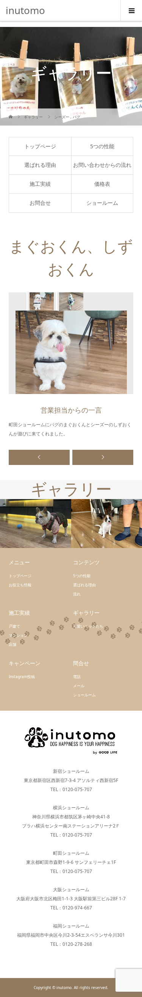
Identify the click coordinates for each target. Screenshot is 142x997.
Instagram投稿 (22, 676)
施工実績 (40, 183)
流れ (77, 594)
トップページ (40, 146)
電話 (77, 676)
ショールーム (102, 202)
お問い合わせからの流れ (102, 164)
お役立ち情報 (20, 584)
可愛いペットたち (88, 626)
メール (78, 685)
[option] (41, 301)
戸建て (14, 626)
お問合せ (40, 202)
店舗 (12, 644)
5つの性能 (102, 146)
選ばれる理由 (40, 164)
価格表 (102, 183)
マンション (18, 635)
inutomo (25, 10)
